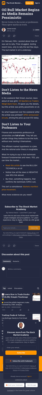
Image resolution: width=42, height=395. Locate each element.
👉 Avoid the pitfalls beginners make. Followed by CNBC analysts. (16, 303)
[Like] (4, 36)
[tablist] (11, 261)
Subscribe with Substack (23, 361)
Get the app (31, 385)
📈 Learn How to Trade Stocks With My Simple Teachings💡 (16, 297)
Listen (37, 30)
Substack (10, 390)
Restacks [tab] (16, 261)
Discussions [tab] (18, 288)
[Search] (38, 288)
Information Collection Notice (22, 235)
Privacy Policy (24, 370)
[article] (21, 302)
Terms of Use (31, 233)
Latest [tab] (10, 288)
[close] (35, 323)
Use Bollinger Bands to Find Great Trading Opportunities (14, 319)
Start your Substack (15, 385)
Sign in (37, 3)
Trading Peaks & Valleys (13, 315)
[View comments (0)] (9, 36)
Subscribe (29, 3)
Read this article (13, 165)
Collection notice (21, 380)
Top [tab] (4, 288)
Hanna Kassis (11, 28)
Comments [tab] (7, 261)
